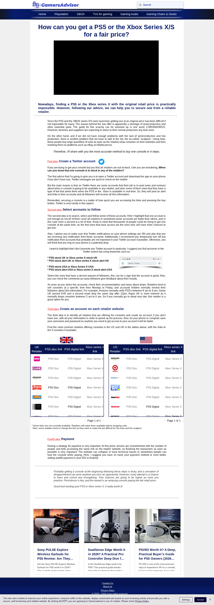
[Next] (102, 421)
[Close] (210, 599)
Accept (200, 599)
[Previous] (85, 421)
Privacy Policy (142, 601)
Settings (186, 599)
